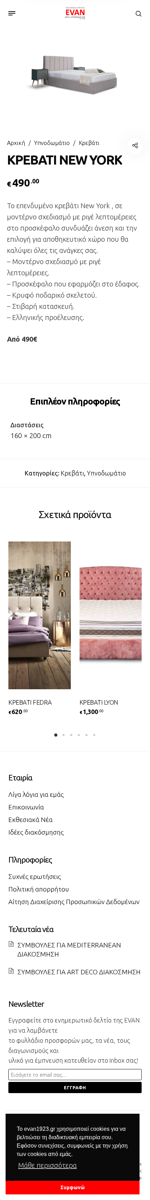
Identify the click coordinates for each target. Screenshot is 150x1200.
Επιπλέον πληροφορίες (75, 401)
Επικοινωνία (26, 807)
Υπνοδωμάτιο (52, 143)
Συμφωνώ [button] (72, 1187)
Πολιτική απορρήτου (38, 889)
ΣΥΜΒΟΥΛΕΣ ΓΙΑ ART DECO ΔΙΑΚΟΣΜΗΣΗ (79, 972)
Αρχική (16, 143)
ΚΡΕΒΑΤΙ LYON (99, 702)
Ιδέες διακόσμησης (36, 832)
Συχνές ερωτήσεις (34, 876)
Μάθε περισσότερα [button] (47, 1165)
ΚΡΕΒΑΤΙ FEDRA (30, 702)
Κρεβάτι (89, 143)
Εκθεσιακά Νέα (30, 819)
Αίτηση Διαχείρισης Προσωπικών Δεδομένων (74, 902)
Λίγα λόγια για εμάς (36, 794)
